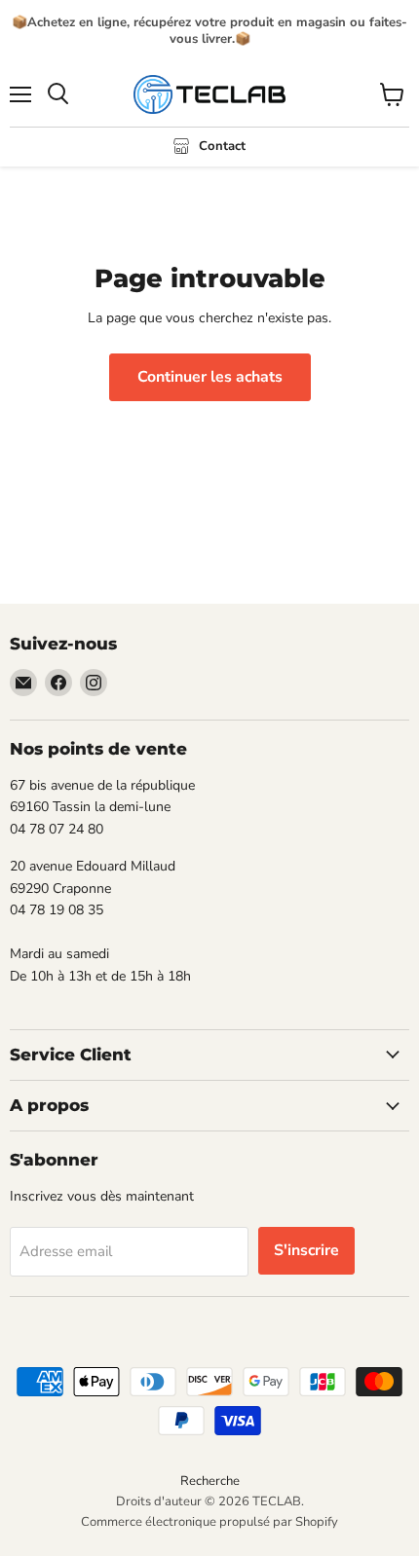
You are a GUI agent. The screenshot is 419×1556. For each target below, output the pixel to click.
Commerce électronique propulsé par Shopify (209, 1522)
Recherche (210, 1481)
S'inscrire (306, 1250)
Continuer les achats (210, 377)
